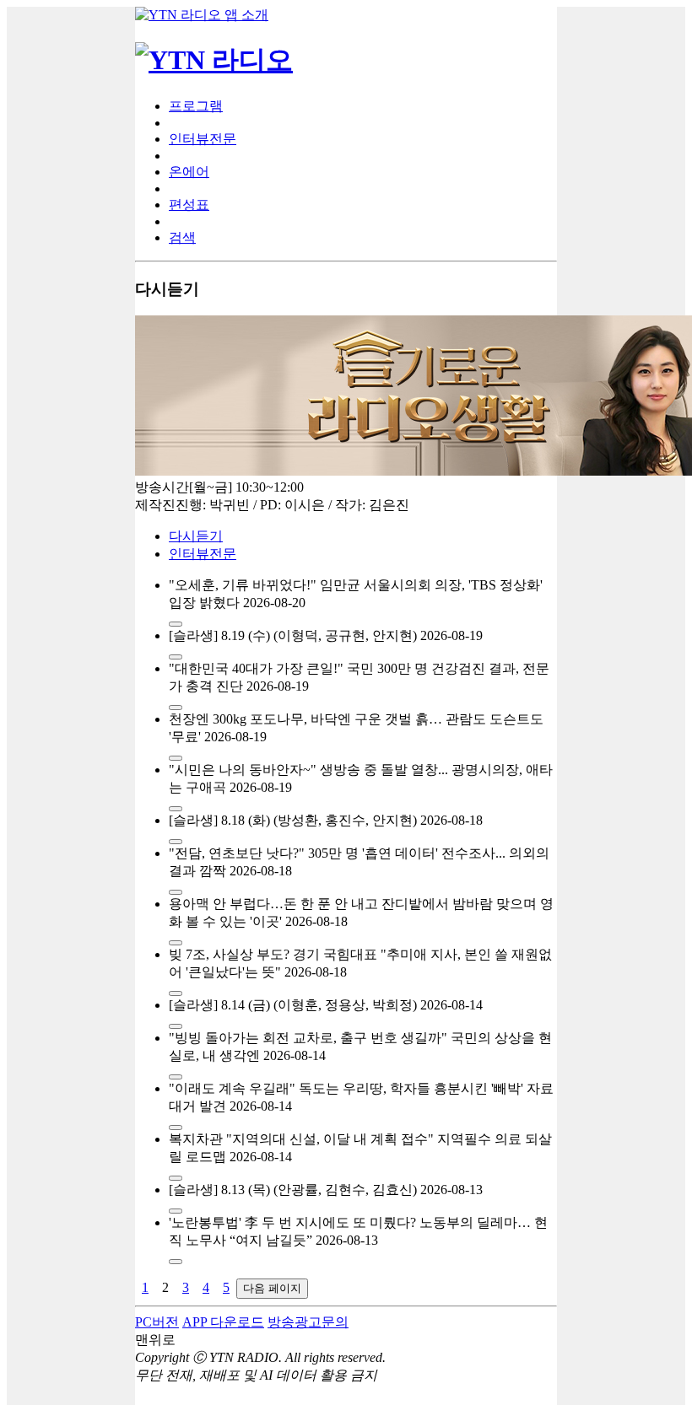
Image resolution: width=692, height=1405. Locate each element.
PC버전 (157, 1322)
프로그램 (196, 106)
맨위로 (155, 1339)
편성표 (189, 204)
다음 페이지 (272, 1288)
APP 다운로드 (223, 1322)
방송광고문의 (308, 1322)
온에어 (189, 171)
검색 (182, 237)
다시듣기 (196, 536)
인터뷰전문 (202, 139)
